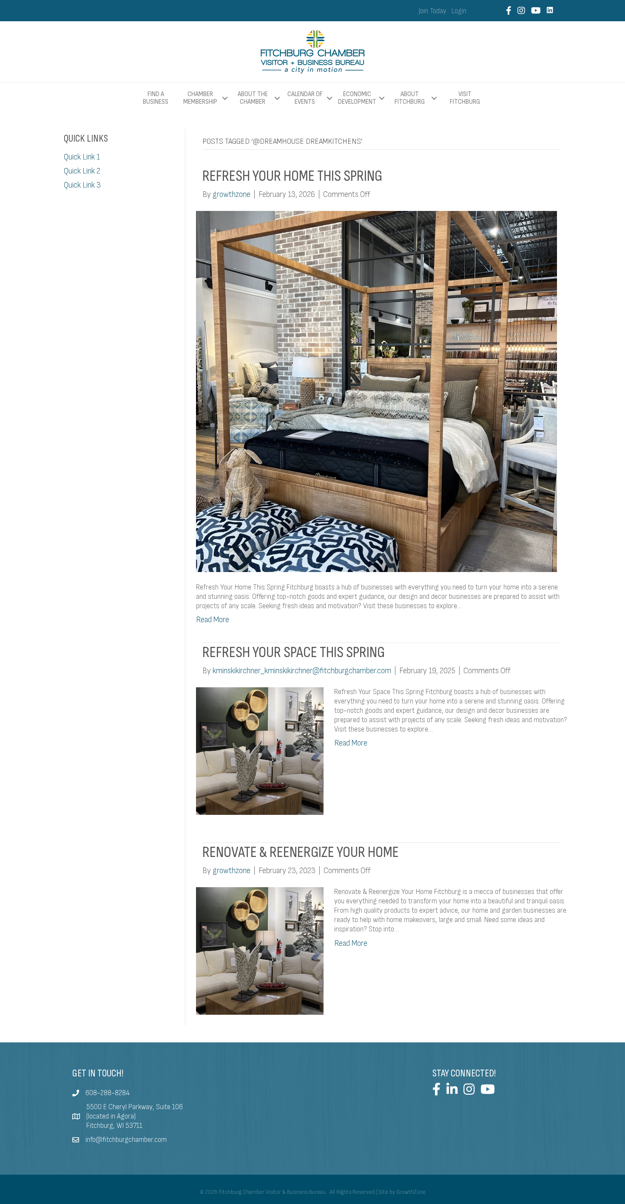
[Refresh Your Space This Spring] (260, 751)
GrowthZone (411, 1192)
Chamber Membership (200, 98)
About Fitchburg (410, 98)
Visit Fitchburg (465, 98)
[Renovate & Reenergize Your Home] (260, 951)
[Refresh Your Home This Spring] (376, 391)
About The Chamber (253, 98)
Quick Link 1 (82, 157)
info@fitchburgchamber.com (126, 1140)
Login (459, 11)
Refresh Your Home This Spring (292, 176)
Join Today (432, 11)
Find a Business (155, 98)
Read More (212, 620)
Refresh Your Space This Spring (293, 652)
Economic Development (357, 98)
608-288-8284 (107, 1093)
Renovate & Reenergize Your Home (300, 852)
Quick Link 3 (82, 185)
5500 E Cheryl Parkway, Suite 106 (134, 1107)
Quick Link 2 (82, 171)
